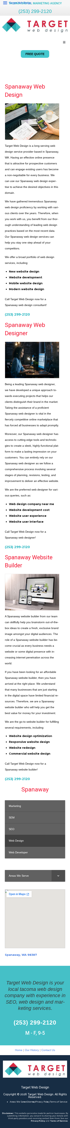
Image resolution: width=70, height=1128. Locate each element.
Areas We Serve (18, 1101)
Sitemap (31, 1101)
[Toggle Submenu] (58, 875)
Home (18, 1050)
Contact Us (48, 1050)
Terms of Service (58, 1101)
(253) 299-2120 (35, 11)
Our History (32, 1050)
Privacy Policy (42, 1101)
